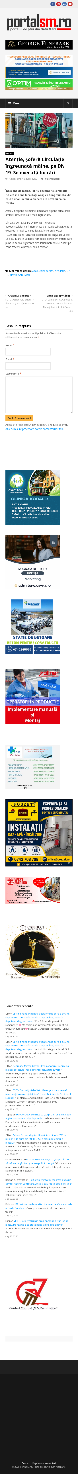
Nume (9, 345)
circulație (60, 271)
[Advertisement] (41, 446)
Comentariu (13, 373)
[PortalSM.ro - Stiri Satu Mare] (39, 29)
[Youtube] (70, 4)
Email (9, 359)
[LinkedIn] (64, 4)
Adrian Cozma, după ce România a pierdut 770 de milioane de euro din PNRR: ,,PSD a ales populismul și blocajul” (36, 1138)
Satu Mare (24, 275)
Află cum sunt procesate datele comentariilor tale (34, 429)
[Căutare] (68, 103)
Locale (10, 153)
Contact (26, 1463)
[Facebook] (52, 4)
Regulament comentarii (44, 1463)
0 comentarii (52, 178)
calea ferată (46, 271)
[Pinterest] (58, 4)
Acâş (35, 271)
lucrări (13, 275)
